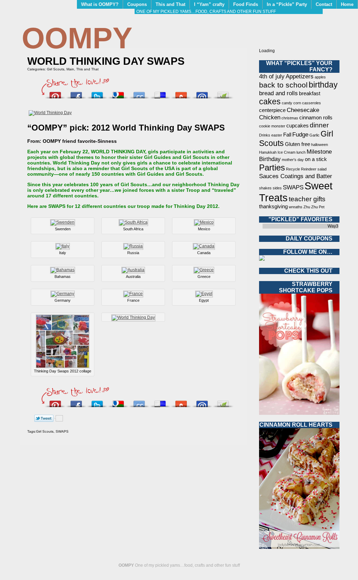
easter (276, 135)
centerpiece (272, 110)
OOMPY (77, 38)
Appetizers (300, 76)
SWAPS (62, 431)
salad (322, 169)
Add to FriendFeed (139, 93)
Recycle (293, 169)
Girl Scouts (55, 69)
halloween (319, 144)
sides (277, 188)
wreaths (295, 207)
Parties (272, 167)
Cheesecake (303, 109)
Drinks (264, 135)
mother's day (293, 160)
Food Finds (245, 4)
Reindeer (308, 169)
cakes (270, 101)
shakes (265, 188)
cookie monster (272, 126)
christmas (289, 118)
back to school (283, 85)
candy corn (291, 103)
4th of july (272, 76)
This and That (170, 4)
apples (320, 77)
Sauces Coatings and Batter (295, 176)
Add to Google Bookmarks (118, 93)
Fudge (300, 134)
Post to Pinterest (55, 93)
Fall (287, 135)
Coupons (137, 4)
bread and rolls (278, 93)
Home (347, 4)
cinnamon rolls (315, 117)
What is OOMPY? (100, 4)
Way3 (333, 226)
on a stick (316, 159)
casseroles (311, 103)
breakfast (309, 93)
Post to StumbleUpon (181, 93)
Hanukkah (268, 152)
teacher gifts (307, 199)
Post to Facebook (76, 93)
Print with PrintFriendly (223, 93)
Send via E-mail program (202, 93)
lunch (301, 152)
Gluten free (297, 144)
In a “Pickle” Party (287, 4)
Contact (324, 4)
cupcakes (297, 125)
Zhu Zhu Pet (313, 207)
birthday (323, 84)
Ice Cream (286, 152)
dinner (319, 125)
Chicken (269, 117)
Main (70, 69)
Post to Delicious (160, 93)
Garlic (314, 135)
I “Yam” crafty (209, 4)
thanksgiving (273, 206)
